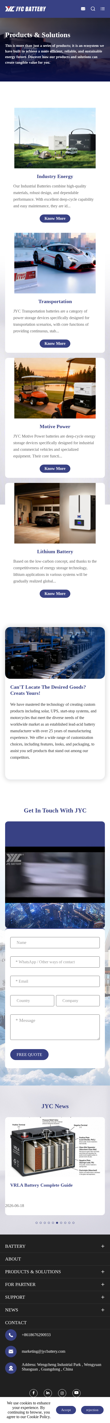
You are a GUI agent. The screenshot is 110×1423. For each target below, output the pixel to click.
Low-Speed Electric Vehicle (56, 390)
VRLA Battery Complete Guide (41, 1185)
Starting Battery (49, 518)
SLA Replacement (50, 530)
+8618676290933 (36, 1335)
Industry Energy (55, 176)
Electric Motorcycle (49, 384)
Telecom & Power (56, 128)
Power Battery (47, 512)
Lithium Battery (55, 551)
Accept (66, 1410)
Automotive (56, 256)
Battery (15, 1246)
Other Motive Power (50, 396)
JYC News (55, 1106)
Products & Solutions (33, 1271)
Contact (16, 1322)
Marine (52, 268)
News (11, 1309)
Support (15, 1297)
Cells (39, 494)
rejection (92, 1410)
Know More (55, 218)
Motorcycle (56, 262)
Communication (48, 500)
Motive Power (55, 426)
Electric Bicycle (45, 378)
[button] (37, 1223)
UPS (45, 134)
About (13, 1259)
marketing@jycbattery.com (43, 1351)
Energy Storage (54, 140)
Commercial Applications (56, 524)
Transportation (55, 301)
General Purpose (55, 146)
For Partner (20, 1284)
